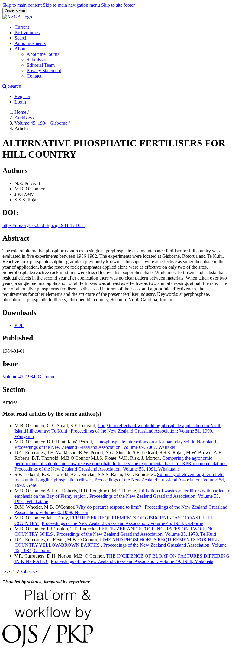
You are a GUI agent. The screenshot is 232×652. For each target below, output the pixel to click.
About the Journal (44, 54)
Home (20, 112)
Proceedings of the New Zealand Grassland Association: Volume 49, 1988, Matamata (132, 561)
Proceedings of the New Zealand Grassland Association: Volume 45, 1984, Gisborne (122, 523)
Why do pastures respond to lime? (109, 507)
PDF (19, 325)
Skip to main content (22, 5)
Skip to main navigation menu (71, 5)
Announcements (30, 43)
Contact (34, 75)
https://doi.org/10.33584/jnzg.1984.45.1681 (43, 225)
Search (20, 37)
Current (21, 27)
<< (5, 571)
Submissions (38, 59)
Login (20, 101)
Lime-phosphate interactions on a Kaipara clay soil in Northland (155, 441)
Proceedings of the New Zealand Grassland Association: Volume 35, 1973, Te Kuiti (136, 534)
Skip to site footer (118, 5)
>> (34, 571)
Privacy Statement (44, 70)
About (20, 48)
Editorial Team (41, 65)
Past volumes (27, 32)
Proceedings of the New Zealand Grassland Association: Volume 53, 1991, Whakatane (97, 468)
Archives (23, 117)
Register (22, 96)
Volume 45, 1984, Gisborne (41, 123)
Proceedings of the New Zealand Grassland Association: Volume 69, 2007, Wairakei (94, 447)
